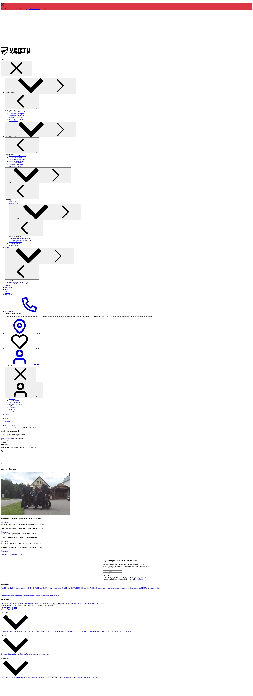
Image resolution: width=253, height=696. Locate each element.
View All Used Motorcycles (17, 156)
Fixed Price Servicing (15, 242)
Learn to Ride (10, 263)
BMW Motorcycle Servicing (21, 238)
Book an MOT (13, 203)
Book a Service (13, 201)
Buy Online (8, 287)
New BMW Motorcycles (16, 115)
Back (37, 108)
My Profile (12, 409)
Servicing (8, 182)
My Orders (12, 408)
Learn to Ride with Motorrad (18, 284)
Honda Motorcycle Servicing (22, 240)
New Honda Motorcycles (17, 114)
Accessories (8, 247)
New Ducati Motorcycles (16, 117)
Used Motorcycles (11, 136)
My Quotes (12, 406)
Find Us (7, 286)
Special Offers (13, 121)
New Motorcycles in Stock (17, 119)
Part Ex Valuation (14, 402)
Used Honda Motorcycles (17, 161)
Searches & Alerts (14, 400)
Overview (12, 399)
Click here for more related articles (11, 554)
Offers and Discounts (15, 404)
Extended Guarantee (15, 243)
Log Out (11, 411)
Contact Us (8, 291)
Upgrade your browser (33, 9)
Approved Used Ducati (16, 166)
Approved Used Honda (16, 165)
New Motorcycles (11, 92)
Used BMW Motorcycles (16, 157)
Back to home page (7, 438)
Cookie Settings (56, 603)
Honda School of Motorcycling (18, 282)
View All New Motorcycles (17, 112)
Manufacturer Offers (15, 219)
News (6, 289)
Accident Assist (13, 245)
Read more (4, 522)
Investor (7, 293)
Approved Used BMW (16, 163)
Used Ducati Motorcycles (17, 159)
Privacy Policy (138, 579)
